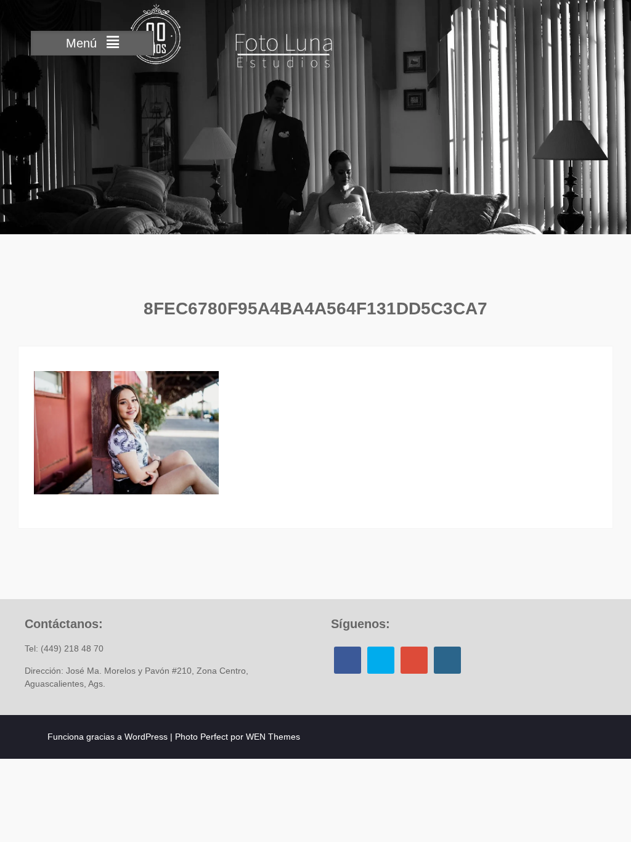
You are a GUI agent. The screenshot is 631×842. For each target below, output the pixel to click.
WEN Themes (273, 737)
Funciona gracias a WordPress (107, 737)
